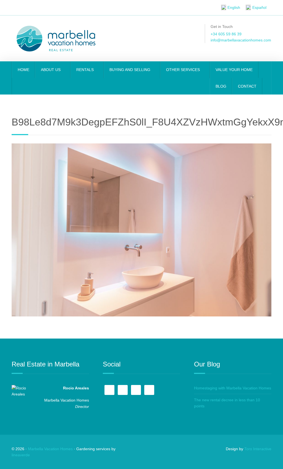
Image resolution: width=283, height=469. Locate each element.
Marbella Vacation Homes (50, 449)
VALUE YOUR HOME (234, 69)
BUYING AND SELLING (130, 69)
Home (23, 69)
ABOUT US (51, 69)
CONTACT (247, 86)
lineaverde (21, 455)
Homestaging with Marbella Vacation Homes (232, 388)
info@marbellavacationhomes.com (241, 40)
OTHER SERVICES (183, 69)
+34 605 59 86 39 (226, 34)
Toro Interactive (257, 449)
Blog (221, 86)
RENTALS (85, 69)
